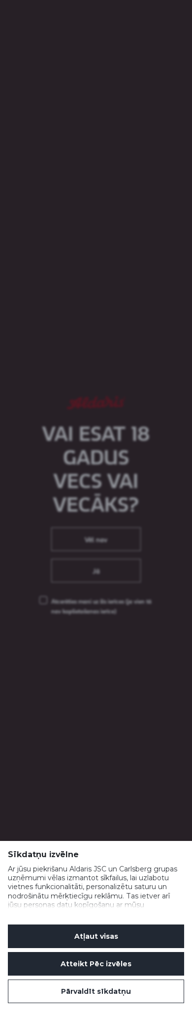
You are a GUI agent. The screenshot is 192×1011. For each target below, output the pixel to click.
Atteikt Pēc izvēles (96, 963)
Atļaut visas (96, 936)
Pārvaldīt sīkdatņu (96, 991)
